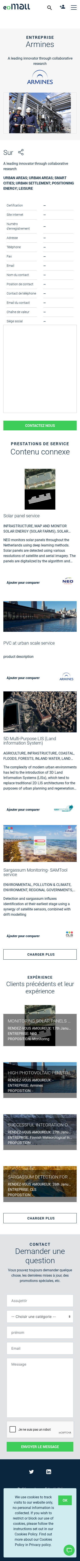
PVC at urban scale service (29, 643)
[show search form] (50, 7)
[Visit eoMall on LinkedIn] (48, 1472)
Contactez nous (40, 425)
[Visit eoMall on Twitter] (32, 1472)
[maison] (16, 7)
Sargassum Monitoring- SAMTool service (35, 872)
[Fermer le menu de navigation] (74, 7)
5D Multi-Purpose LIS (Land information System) (29, 740)
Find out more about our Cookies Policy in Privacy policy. (33, 1539)
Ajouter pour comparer (23, 582)
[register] (63, 7)
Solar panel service (21, 516)
